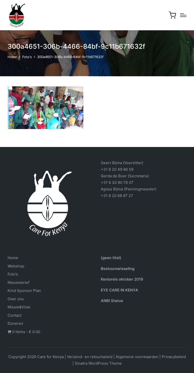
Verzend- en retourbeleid (89, 356)
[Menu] (183, 15)
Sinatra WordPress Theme (98, 363)
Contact (14, 315)
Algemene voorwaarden (137, 356)
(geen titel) (111, 257)
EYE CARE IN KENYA (119, 290)
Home (13, 257)
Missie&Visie (19, 307)
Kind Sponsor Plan (24, 290)
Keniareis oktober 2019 (122, 279)
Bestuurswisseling (117, 268)
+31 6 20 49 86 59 (117, 169)
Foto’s (13, 274)
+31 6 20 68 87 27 (117, 195)
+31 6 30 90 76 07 (117, 182)
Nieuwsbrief (18, 282)
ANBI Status (112, 300)
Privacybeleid (174, 356)
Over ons (16, 298)
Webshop (16, 266)
